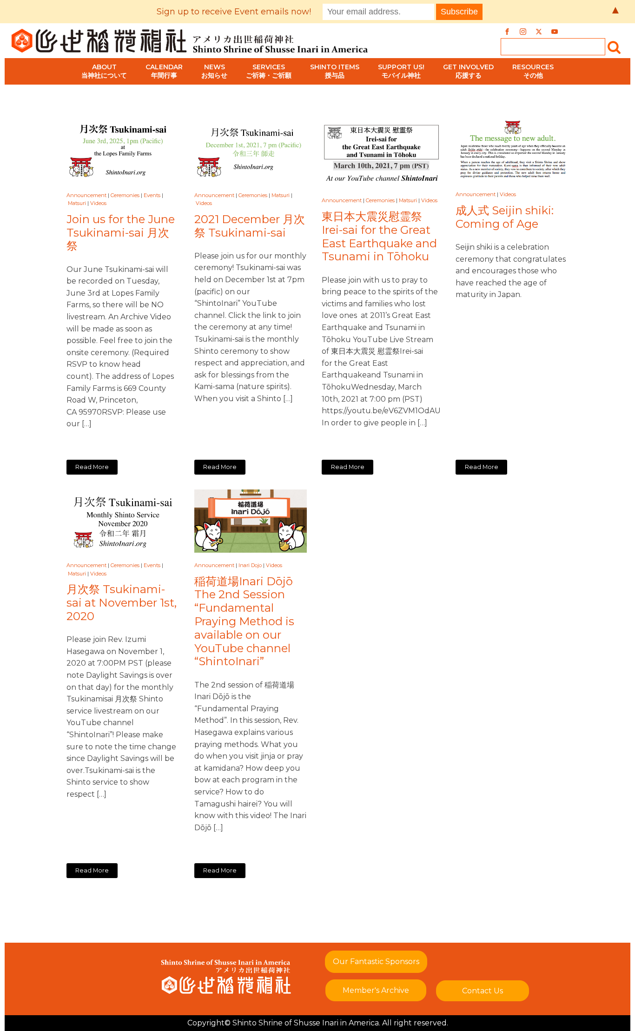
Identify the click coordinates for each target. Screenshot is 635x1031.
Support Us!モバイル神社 (401, 71)
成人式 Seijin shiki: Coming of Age (505, 217)
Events (152, 195)
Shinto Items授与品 (334, 71)
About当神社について (104, 71)
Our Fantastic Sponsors (376, 961)
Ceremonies (125, 195)
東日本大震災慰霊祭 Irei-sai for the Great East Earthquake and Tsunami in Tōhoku (379, 236)
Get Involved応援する (468, 71)
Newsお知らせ (214, 71)
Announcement (86, 195)
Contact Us (482, 990)
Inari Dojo (250, 565)
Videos (98, 203)
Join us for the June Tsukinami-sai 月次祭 (120, 233)
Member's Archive (376, 990)
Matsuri (77, 203)
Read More (92, 466)
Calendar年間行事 (164, 71)
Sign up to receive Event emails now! (234, 12)
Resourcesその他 (533, 71)
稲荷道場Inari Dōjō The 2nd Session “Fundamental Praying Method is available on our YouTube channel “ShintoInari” (244, 621)
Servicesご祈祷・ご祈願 (268, 71)
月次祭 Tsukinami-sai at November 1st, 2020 (121, 603)
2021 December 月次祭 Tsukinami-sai (249, 226)
